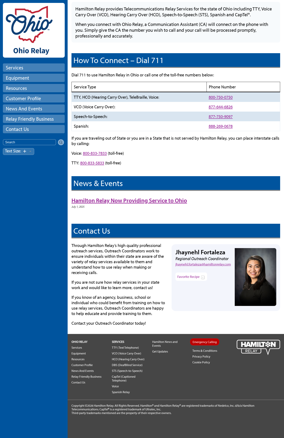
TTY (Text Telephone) (125, 347)
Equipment (17, 78)
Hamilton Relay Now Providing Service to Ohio (129, 200)
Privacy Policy (201, 356)
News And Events (24, 108)
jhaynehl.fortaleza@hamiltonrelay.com (203, 264)
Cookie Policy (201, 362)
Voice (115, 386)
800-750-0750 (221, 97)
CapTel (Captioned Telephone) (123, 378)
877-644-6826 (221, 106)
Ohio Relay (79, 342)
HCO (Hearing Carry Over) (128, 359)
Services (14, 67)
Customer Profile (23, 98)
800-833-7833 (95, 153)
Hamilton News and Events (165, 343)
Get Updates (160, 351)
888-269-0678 (221, 126)
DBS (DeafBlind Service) (127, 365)
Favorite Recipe (192, 277)
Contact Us (17, 129)
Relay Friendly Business (30, 119)
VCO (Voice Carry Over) (126, 353)
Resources (16, 88)
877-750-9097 (221, 116)
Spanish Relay (121, 392)
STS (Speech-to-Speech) (127, 371)
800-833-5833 (92, 163)
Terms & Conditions (204, 351)
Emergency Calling (205, 342)
